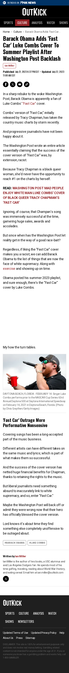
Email (19, 84)
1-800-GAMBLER (11, 657)
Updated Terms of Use (15, 632)
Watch (51, 22)
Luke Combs (38, 543)
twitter (6, 579)
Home (6, 31)
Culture (22, 22)
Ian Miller (9, 65)
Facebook (5, 84)
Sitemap (30, 637)
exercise (9, 268)
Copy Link (26, 84)
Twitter (12, 84)
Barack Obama (15, 543)
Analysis (37, 22)
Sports (8, 22)
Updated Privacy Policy (43, 632)
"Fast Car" (29, 103)
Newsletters (26, 621)
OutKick (34, 12)
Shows (9, 621)
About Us (8, 637)
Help (61, 632)
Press (19, 637)
